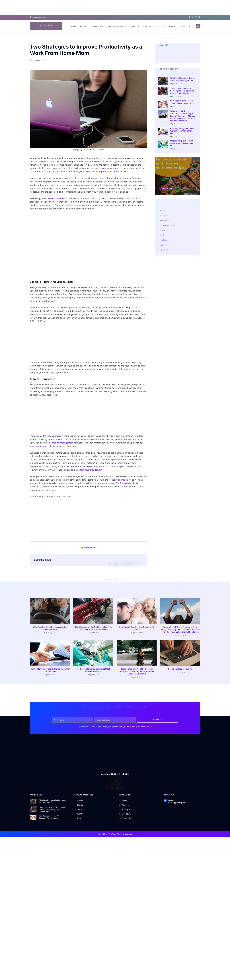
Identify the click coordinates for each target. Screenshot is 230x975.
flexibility (126, 479)
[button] (198, 26)
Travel (184, 26)
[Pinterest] (199, 17)
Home (73, 26)
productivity (89, 548)
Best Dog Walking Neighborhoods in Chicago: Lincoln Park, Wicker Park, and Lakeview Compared (137, 671)
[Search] (195, 56)
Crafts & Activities (116, 26)
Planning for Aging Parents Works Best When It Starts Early (182, 130)
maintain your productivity (88, 469)
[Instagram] (196, 17)
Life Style (158, 26)
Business (97, 26)
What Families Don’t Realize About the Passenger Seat (182, 79)
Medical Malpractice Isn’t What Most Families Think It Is (182, 143)
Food (145, 26)
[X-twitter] (193, 17)
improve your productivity (112, 171)
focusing (124, 483)
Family (134, 26)
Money (172, 26)
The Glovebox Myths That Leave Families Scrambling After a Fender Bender (182, 90)
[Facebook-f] (189, 17)
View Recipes (167, 188)
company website (44, 446)
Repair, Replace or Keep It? (180, 669)
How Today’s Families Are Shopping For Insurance (181, 102)
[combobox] (175, 56)
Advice (83, 26)
